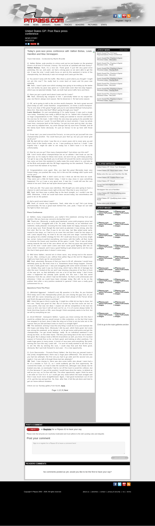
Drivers (46, 25)
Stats (104, 25)
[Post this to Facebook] (26, 44)
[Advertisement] (77, 6)
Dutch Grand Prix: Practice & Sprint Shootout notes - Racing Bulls (109, 69)
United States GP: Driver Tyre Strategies (111, 167)
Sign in (128, 21)
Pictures (92, 25)
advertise (94, 492)
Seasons (79, 25)
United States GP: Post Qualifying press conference (111, 194)
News (36, 25)
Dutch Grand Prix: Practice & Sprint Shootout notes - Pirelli (109, 64)
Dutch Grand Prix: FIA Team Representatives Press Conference (109, 53)
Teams (57, 25)
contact (102, 492)
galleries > (125, 208)
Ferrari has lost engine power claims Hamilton (110, 185)
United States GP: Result (106, 181)
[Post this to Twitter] (29, 44)
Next (66, 390)
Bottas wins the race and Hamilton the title (112, 174)
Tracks (68, 25)
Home (26, 25)
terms (129, 492)
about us (86, 492)
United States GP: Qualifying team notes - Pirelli (112, 199)
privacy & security (114, 492)
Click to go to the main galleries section (113, 325)
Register (119, 21)
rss (124, 492)
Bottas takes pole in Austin (106, 203)
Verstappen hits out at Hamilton (108, 189)
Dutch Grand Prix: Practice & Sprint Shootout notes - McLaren (109, 74)
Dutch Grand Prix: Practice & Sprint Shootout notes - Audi (109, 99)
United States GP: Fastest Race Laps (110, 177)
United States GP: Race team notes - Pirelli (112, 170)
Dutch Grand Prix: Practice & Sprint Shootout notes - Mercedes (109, 59)
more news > (124, 50)
